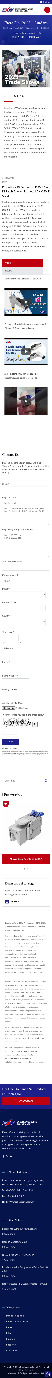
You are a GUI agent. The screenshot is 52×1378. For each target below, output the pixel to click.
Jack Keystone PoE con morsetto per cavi (24, 1283)
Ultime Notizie (17, 37)
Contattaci (40, 1062)
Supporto (11, 1345)
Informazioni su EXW (31, 33)
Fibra (8, 1333)
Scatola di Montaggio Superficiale (18, 1058)
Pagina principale (15, 1316)
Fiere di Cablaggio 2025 (14, 1241)
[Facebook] (3, 1156)
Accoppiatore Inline (12, 1055)
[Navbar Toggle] (47, 10)
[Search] (46, 781)
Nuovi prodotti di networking (18, 1254)
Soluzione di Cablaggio (14, 1062)
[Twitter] (7, 1156)
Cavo (25, 1051)
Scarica (15, 901)
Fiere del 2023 (34, 37)
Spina (20, 1051)
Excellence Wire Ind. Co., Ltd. (33, 1367)
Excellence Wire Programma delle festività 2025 (25, 1269)
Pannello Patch (26, 1055)
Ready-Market (37, 1373)
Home (16, 33)
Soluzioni (10, 1339)
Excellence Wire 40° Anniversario (20, 1228)
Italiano (46, 2)
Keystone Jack (33, 1051)
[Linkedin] (11, 1156)
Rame (9, 1327)
